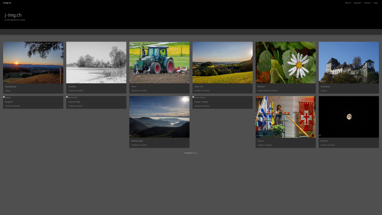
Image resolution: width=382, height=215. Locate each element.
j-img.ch (7, 3)
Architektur (325, 86)
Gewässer (72, 86)
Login (376, 3)
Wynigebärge (10, 86)
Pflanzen (261, 86)
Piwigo (195, 153)
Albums (347, 3)
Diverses (324, 141)
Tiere (133, 86)
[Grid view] (372, 32)
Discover (367, 3)
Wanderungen (137, 141)
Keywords (357, 3)
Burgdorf (9, 102)
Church (261, 141)
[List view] (376, 32)
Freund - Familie (201, 102)
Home (4, 31)
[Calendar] (367, 32)
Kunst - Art (198, 86)
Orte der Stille (74, 102)
